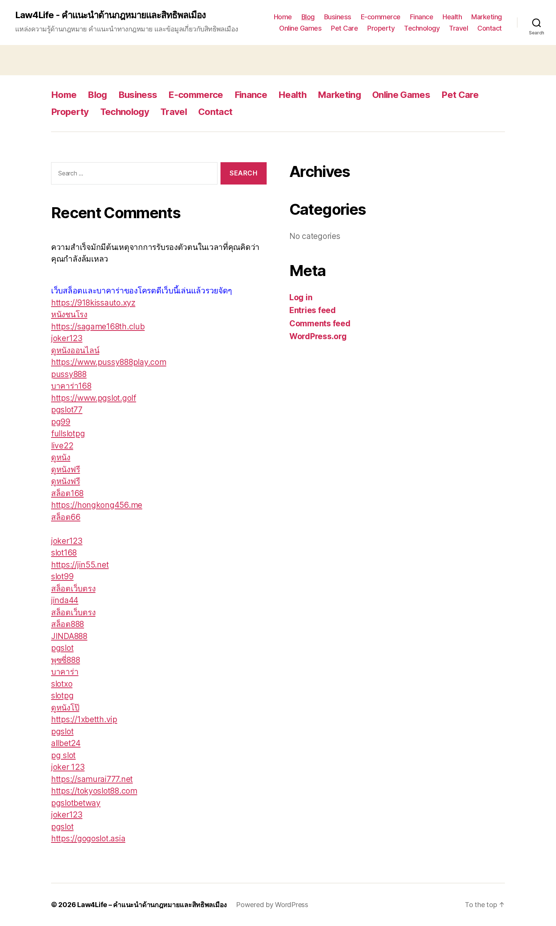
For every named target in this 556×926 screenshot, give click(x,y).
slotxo (61, 684)
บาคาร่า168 (71, 386)
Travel (458, 28)
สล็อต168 (67, 493)
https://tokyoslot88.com (94, 791)
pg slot (63, 755)
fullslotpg (68, 433)
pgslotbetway (76, 803)
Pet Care (344, 28)
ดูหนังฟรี (65, 469)
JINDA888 (69, 636)
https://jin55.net (80, 564)
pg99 (60, 422)
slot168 (64, 552)
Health (452, 17)
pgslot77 (66, 409)
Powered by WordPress (272, 905)
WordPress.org (318, 336)
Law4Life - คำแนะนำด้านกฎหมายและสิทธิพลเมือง (110, 15)
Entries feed (312, 310)
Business (337, 17)
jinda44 (64, 600)
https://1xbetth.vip (84, 719)
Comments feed (320, 323)
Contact (489, 28)
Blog (308, 17)
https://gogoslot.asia (88, 838)
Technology (422, 28)
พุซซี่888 (65, 660)
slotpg (62, 695)
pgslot (62, 648)
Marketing (486, 17)
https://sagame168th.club (98, 326)
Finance (421, 17)
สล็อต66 (65, 517)
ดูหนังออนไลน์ (75, 350)
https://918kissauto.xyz (93, 302)
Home (283, 17)
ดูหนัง (60, 457)
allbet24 (66, 743)
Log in (300, 297)
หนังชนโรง (69, 314)
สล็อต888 (67, 624)
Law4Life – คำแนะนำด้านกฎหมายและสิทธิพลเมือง (152, 905)
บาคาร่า (64, 671)
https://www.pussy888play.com (108, 362)
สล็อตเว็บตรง (73, 588)
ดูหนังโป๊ (65, 707)
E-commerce (381, 17)
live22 (62, 445)
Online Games (300, 28)
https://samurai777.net (92, 779)
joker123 (66, 338)
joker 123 (68, 767)
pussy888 (69, 374)
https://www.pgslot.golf (93, 398)
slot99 (62, 576)
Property (380, 28)
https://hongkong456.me (96, 505)
